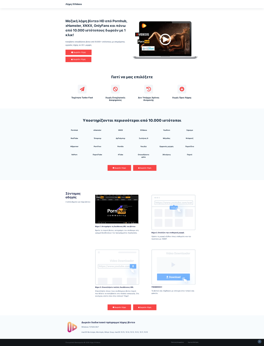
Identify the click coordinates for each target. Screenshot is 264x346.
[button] (78, 52)
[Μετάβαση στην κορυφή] (259, 341)
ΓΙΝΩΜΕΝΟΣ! (156, 287)
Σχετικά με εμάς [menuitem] (193, 342)
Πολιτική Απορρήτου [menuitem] (177, 342)
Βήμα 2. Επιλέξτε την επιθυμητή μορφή (167, 233)
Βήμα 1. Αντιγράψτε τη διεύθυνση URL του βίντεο (115, 226)
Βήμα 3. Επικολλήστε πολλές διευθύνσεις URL (114, 287)
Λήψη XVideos (73, 4)
